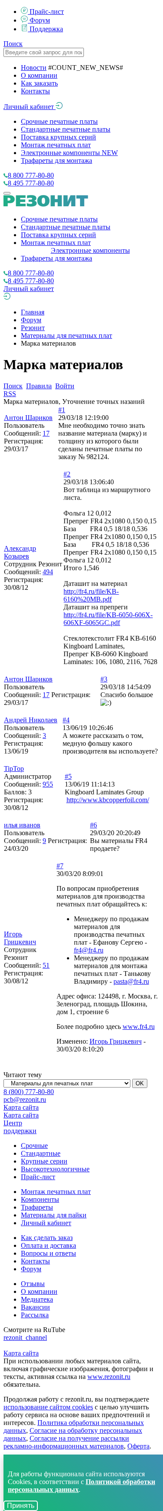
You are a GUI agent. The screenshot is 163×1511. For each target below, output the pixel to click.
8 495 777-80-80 (31, 183)
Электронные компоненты (69, 152)
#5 (68, 776)
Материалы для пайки (53, 1215)
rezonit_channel (25, 1337)
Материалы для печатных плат (66, 335)
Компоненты (40, 1199)
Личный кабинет (29, 106)
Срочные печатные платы (59, 121)
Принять (20, 1505)
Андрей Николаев (30, 720)
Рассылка (35, 1315)
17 (46, 433)
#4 (66, 720)
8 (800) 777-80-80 (28, 1091)
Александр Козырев (20, 552)
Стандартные (40, 1153)
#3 (103, 679)
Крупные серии (44, 1161)
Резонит (33, 327)
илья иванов (22, 825)
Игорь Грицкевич (20, 938)
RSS (9, 393)
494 (48, 571)
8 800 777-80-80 (31, 175)
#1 (61, 409)
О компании (39, 75)
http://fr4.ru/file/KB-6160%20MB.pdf (91, 595)
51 (46, 965)
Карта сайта (21, 1107)
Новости (34, 67)
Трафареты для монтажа (56, 160)
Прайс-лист (47, 11)
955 (48, 784)
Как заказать (39, 83)
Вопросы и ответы (48, 1253)
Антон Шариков (28, 417)
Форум (40, 20)
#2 (66, 474)
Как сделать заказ (47, 1237)
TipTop (14, 768)
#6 (93, 825)
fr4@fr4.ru (88, 950)
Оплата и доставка (48, 1245)
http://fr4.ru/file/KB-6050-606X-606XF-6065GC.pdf (108, 618)
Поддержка (46, 29)
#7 (60, 866)
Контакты (35, 91)
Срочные (34, 1145)
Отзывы (33, 1283)
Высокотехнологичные (55, 1169)
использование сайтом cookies (48, 1407)
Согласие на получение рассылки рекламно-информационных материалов (66, 1442)
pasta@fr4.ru (131, 981)
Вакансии (35, 1307)
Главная (32, 312)
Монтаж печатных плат (56, 145)
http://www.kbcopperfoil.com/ (108, 799)
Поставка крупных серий (58, 137)
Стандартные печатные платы (65, 129)
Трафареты (37, 1207)
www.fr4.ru (139, 1026)
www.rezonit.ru (108, 1376)
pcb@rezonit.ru (24, 1099)
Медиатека (37, 1299)
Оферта (138, 1446)
